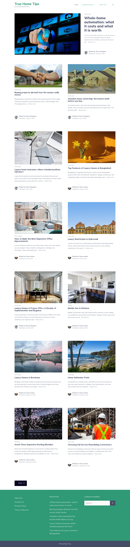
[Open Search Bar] (112, 5)
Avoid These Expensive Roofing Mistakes (34, 444)
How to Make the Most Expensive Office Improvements (33, 240)
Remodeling (18, 236)
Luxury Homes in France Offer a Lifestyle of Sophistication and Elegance (35, 309)
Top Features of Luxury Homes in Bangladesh (89, 168)
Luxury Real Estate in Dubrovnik (83, 239)
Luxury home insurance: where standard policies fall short (37, 170)
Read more (91, 42)
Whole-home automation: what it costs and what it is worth (99, 24)
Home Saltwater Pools (78, 377)
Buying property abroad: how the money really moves (37, 93)
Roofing (17, 442)
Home (76, 5)
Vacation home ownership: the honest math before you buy (88, 100)
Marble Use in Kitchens (78, 308)
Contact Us (19, 502)
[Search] (112, 503)
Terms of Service (21, 510)
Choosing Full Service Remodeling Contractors (90, 444)
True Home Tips (27, 4)
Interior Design (87, 5)
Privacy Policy (20, 506)
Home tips (102, 5)
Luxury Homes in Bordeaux (27, 377)
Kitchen (70, 305)
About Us (18, 498)
